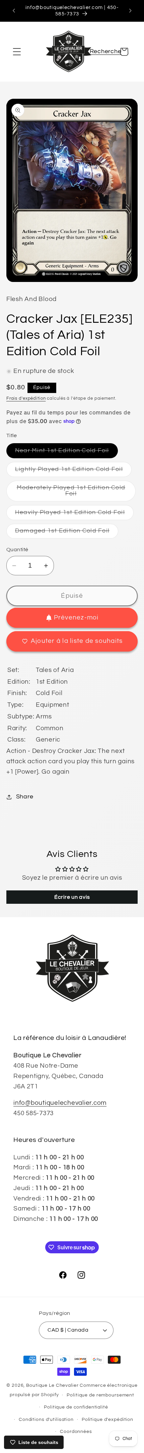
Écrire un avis (72, 897)
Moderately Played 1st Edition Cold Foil (71, 493)
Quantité (17, 549)
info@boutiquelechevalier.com (59, 1103)
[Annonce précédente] (13, 10)
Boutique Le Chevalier (52, 1385)
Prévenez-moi (76, 617)
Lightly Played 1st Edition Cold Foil (73, 471)
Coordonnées (76, 1431)
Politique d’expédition (107, 1419)
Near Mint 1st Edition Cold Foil (66, 452)
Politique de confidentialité (76, 1407)
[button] (17, 51)
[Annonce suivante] (130, 10)
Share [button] (24, 797)
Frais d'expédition (26, 398)
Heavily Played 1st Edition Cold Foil (74, 514)
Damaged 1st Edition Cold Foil (66, 533)
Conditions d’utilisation (46, 1419)
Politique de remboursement (100, 1395)
